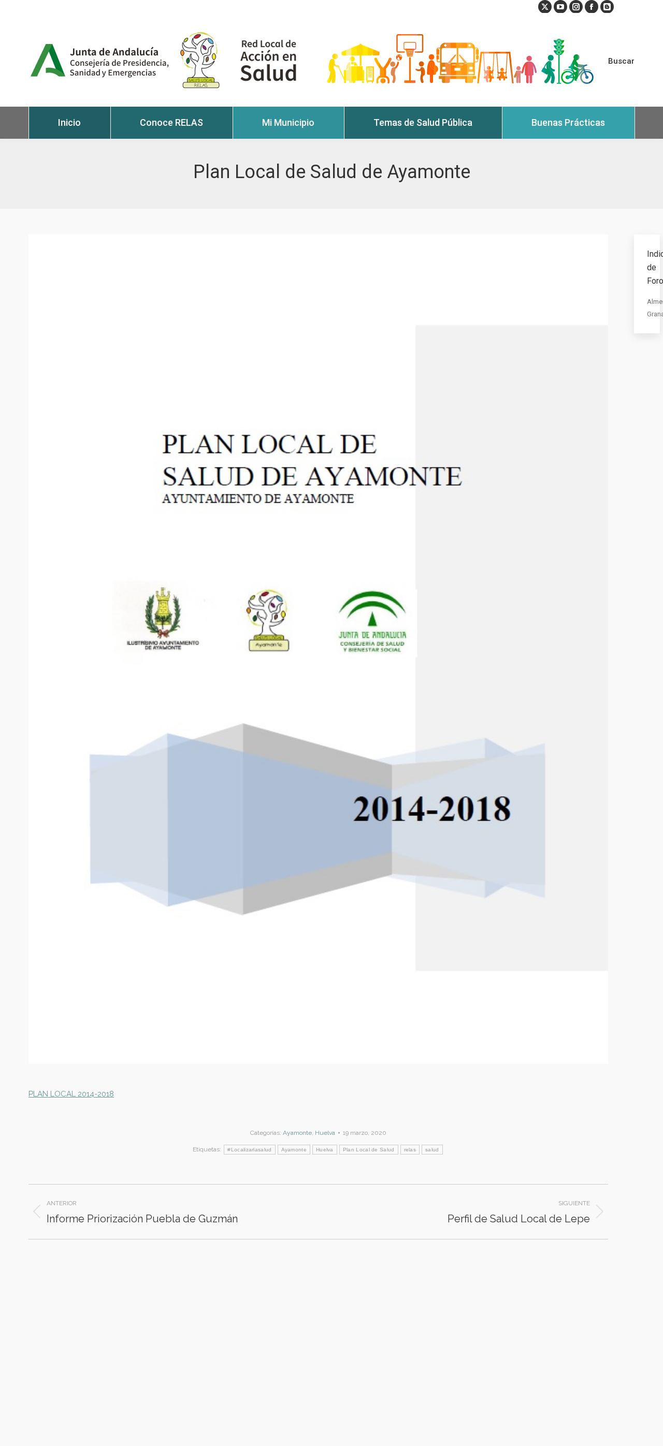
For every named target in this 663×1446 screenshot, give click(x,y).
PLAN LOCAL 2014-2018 (71, 1094)
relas (410, 1149)
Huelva (325, 1132)
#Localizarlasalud (249, 1149)
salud (432, 1149)
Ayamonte (297, 1132)
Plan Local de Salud (369, 1149)
